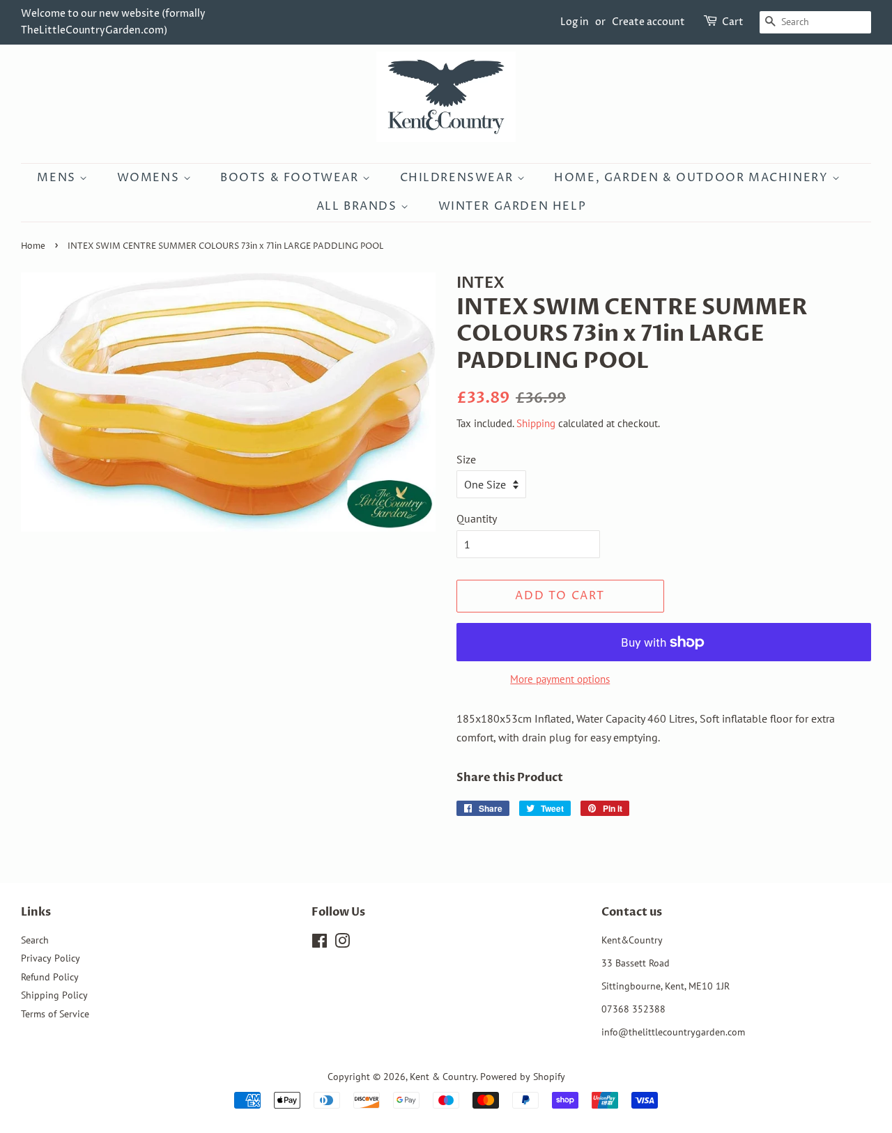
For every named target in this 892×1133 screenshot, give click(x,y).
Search (35, 940)
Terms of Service (55, 1014)
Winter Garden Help (512, 206)
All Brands (358, 206)
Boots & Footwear (291, 177)
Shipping (535, 423)
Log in (574, 22)
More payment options (560, 679)
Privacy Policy (50, 958)
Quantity (476, 518)
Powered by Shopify (522, 1076)
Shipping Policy (54, 995)
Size (466, 459)
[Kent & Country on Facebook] (320, 943)
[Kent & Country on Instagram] (342, 943)
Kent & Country (443, 1076)
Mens (58, 177)
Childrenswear (458, 177)
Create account (648, 22)
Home (33, 246)
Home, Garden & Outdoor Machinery (693, 177)
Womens (150, 177)
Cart (733, 22)
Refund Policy (50, 977)
